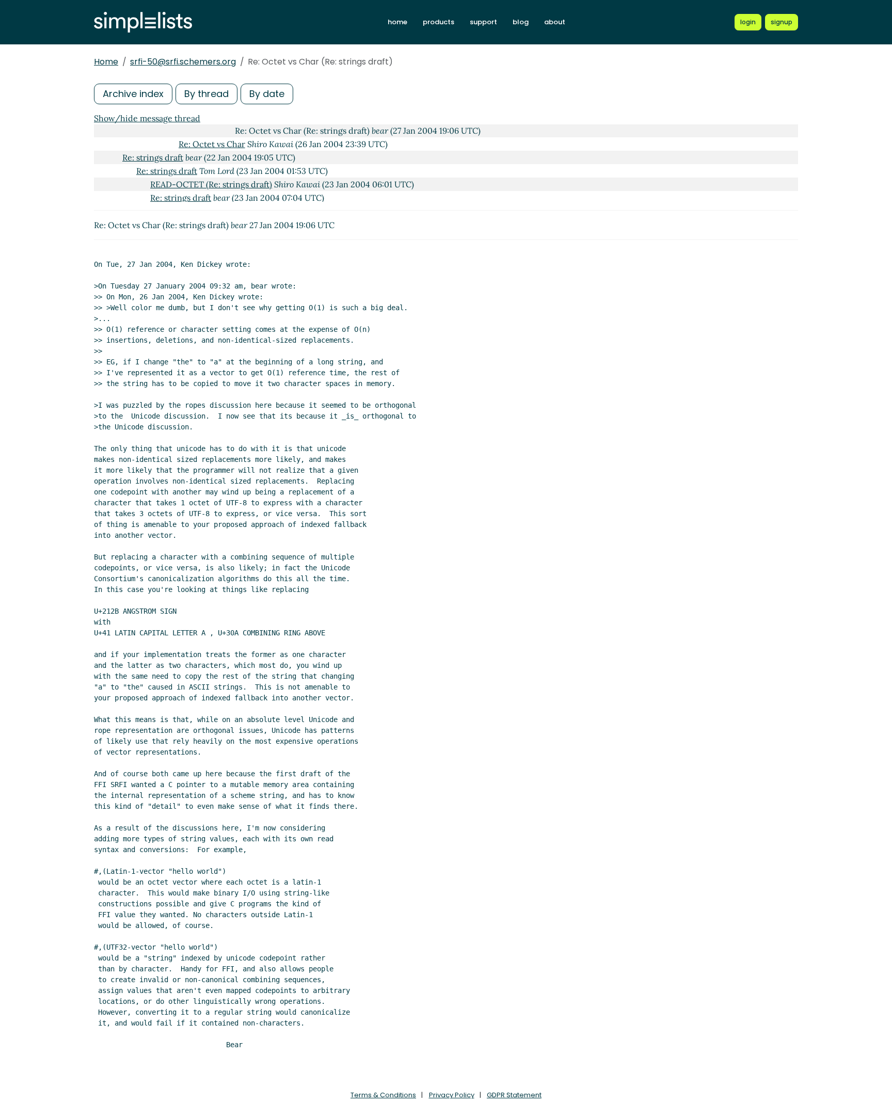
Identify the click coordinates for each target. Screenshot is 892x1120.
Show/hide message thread (147, 118)
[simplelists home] (143, 22)
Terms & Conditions (383, 1095)
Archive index (133, 93)
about (554, 22)
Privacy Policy (451, 1095)
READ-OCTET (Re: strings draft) (211, 184)
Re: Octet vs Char (212, 144)
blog (521, 22)
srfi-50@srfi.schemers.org (183, 62)
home (397, 22)
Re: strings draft (152, 157)
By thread (206, 93)
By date (266, 93)
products (438, 22)
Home (106, 62)
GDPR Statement (514, 1095)
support (483, 22)
